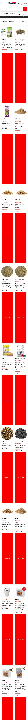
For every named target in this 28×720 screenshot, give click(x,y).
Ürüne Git (7, 477)
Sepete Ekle (7, 78)
